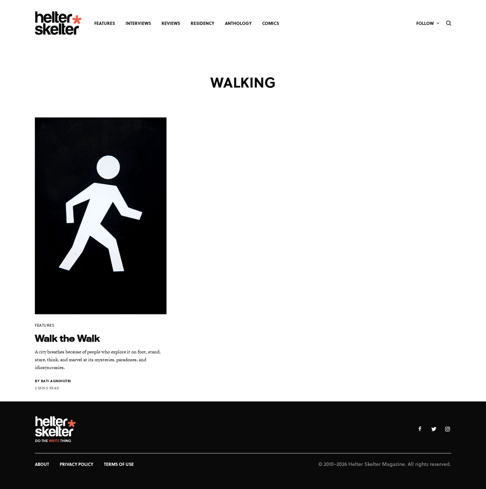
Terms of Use (119, 464)
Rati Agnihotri (56, 380)
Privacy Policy (76, 464)
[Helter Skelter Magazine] (58, 23)
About (42, 464)
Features (44, 325)
